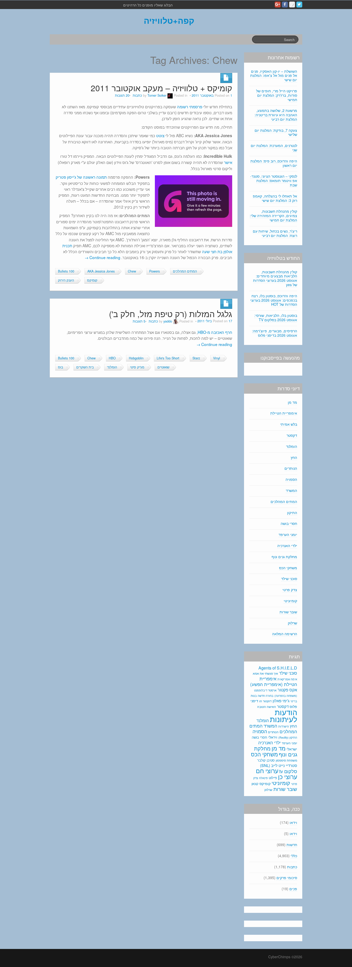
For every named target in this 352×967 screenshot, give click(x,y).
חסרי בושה (289, 523)
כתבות (137, 95)
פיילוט (273, 777)
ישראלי (292, 748)
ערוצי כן (287, 776)
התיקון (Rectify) (287, 737)
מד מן (292, 402)
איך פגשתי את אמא (265, 673)
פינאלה (263, 778)
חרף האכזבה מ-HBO (215, 332)
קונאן (255, 783)
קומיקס (92, 280)
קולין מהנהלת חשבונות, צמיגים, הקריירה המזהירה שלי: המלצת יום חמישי (273, 215)
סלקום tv (288, 771)
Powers (154, 271)
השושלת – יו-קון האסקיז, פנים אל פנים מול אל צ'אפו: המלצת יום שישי (273, 75)
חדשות (292, 844)
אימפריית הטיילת (283, 413)
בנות (254, 695)
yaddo (167, 321)
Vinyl (216, 358)
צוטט (160, 135)
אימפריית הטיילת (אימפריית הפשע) (273, 681)
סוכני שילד (289, 578)
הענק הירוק (66, 280)
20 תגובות (122, 95)
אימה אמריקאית (287, 679)
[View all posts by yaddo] (175, 321)
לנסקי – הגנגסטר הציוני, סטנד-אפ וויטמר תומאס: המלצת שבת (273, 180)
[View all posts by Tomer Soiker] (170, 95)
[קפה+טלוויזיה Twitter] (299, 4)
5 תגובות (139, 321)
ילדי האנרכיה (287, 545)
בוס (60, 367)
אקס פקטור (287, 689)
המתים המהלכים (185, 271)
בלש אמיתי (288, 424)
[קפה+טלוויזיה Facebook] (285, 4)
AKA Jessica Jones (101, 271)
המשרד (291, 490)
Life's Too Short (168, 358)
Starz (196, 358)
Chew (132, 271)
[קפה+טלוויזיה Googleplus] (278, 4)
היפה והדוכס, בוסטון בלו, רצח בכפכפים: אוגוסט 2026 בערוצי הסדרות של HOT (273, 300)
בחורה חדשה (265, 695)
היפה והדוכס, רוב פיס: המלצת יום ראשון (273, 163)
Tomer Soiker (156, 95)
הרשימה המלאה (284, 633)
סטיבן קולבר (266, 760)
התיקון (292, 512)
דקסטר (292, 435)
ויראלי (272, 737)
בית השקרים (85, 367)
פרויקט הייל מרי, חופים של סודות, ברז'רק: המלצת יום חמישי (276, 95)
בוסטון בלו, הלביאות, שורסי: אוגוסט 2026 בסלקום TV (275, 317)
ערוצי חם (267, 770)
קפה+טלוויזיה (169, 20)
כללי (294, 855)
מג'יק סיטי (137, 367)
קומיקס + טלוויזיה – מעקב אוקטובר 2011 (161, 88)
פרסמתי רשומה (189, 106)
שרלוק (292, 622)
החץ (294, 457)
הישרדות (283, 726)
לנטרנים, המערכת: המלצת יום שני (274, 147)
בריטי (293, 701)
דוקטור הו (265, 701)
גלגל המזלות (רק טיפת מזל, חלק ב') (170, 313)
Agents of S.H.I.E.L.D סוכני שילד (277, 670)
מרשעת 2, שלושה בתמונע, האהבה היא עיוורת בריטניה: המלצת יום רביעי (276, 115)
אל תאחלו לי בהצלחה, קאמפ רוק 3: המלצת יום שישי (275, 198)
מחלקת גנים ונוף (284, 556)
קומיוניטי (290, 600)
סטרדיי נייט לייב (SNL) (278, 765)
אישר (228, 162)
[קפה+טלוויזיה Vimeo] (292, 4)
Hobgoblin (136, 358)
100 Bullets (66, 271)
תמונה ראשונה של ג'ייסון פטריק (81, 177)
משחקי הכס (288, 567)
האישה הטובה (266, 707)
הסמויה (291, 479)
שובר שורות (288, 611)
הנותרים (290, 468)
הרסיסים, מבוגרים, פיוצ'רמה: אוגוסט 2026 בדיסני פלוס (274, 333)
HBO (112, 358)
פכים (293, 888)
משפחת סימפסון (286, 760)
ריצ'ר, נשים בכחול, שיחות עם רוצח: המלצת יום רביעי (275, 233)
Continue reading (102, 257)
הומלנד (112, 367)
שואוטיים (163, 367)
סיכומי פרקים (286, 877)
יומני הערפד (288, 534)
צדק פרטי (289, 589)
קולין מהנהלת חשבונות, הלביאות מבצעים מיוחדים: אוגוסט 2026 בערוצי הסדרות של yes (275, 278)
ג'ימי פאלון (281, 700)
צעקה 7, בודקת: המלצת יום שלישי (276, 132)
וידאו (293, 822)
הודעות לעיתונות (283, 715)
